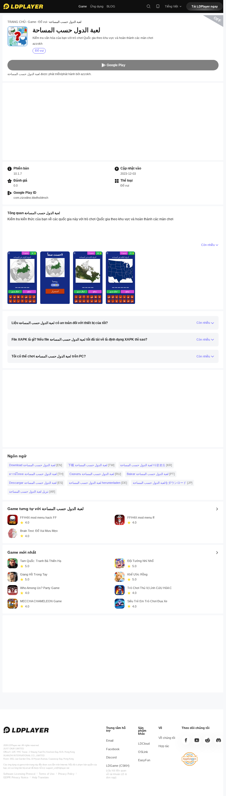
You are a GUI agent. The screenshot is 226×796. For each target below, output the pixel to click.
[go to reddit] (207, 740)
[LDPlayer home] (23, 6)
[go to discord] (218, 740)
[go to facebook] (186, 740)
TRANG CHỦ (16, 21)
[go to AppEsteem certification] (190, 759)
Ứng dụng (96, 6)
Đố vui (42, 21)
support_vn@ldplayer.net (57, 768)
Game (83, 6)
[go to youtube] (197, 740)
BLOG (111, 6)
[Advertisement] (113, 121)
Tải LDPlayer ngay (205, 6)
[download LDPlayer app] (158, 6)
